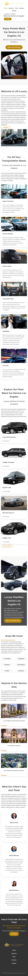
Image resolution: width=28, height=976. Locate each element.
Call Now (7, 19)
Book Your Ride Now (14, 47)
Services (21, 8)
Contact (14, 10)
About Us (11, 8)
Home (5, 8)
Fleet (16, 8)
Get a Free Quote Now (13, 620)
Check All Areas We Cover (8, 640)
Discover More (7, 546)
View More (6, 127)
